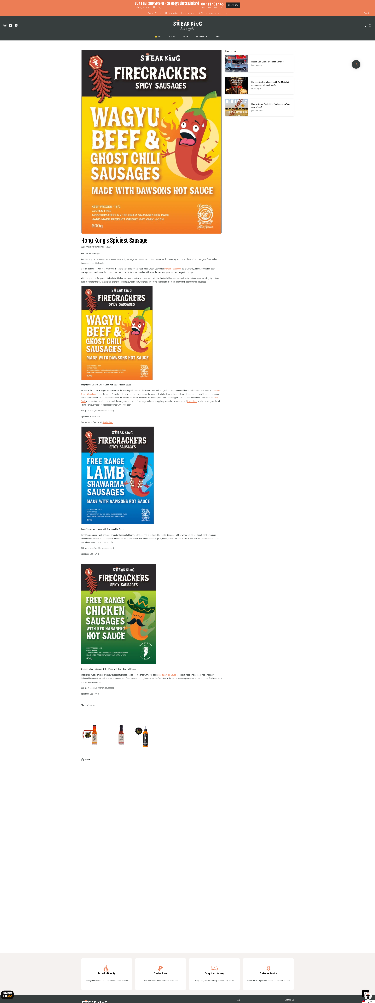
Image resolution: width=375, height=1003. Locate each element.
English (366, 13)
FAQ (238, 1000)
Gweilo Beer (192, 401)
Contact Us (289, 1000)
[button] (368, 1001)
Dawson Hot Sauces (172, 268)
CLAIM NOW (233, 5)
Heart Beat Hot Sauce (167, 675)
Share (87, 759)
